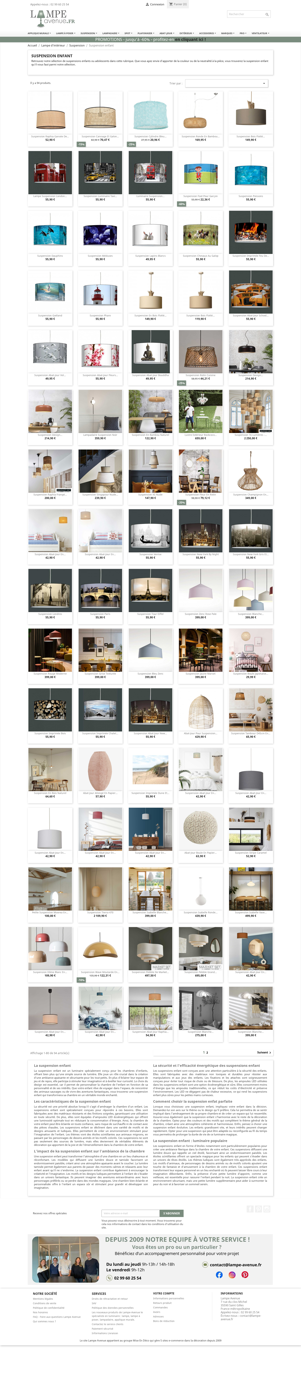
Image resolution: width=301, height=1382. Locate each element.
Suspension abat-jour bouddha (150, 375)
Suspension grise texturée (100, 673)
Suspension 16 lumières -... (251, 434)
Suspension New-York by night (201, 554)
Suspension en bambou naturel (150, 434)
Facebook (250, 1209)
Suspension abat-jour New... (150, 733)
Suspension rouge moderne (50, 673)
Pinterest (258, 1209)
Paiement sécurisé (102, 1328)
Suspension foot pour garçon (200, 196)
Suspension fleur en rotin (200, 494)
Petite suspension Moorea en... (50, 912)
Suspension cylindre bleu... (150, 136)
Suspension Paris (100, 614)
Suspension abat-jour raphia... (150, 1031)
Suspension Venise (150, 554)
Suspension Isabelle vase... (251, 912)
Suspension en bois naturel (50, 793)
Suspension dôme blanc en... (50, 972)
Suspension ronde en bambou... (201, 136)
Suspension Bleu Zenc (150, 673)
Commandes (160, 1307)
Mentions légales (43, 1298)
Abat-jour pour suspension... (200, 733)
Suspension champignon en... (250, 494)
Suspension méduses (100, 255)
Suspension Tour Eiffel (150, 614)
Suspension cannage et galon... (100, 136)
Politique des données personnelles (113, 1307)
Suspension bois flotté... (251, 136)
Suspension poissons (251, 196)
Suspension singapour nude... (100, 494)
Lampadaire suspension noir (100, 434)
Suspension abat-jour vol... (50, 375)
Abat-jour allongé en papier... (100, 793)
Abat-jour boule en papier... (200, 852)
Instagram (266, 1209)
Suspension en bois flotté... (150, 315)
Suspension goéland (50, 315)
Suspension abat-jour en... (50, 554)
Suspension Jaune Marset (200, 673)
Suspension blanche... (201, 1031)
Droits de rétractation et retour (110, 1298)
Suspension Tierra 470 (100, 912)
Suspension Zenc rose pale (201, 614)
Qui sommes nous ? (44, 1321)
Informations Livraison (105, 1333)
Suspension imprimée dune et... (150, 793)
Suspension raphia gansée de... (50, 136)
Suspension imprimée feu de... (251, 255)
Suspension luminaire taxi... (100, 196)
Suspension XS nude (150, 494)
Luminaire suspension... (150, 196)
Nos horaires (40, 1312)
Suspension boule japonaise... (250, 673)
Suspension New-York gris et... (251, 554)
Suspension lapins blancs (150, 255)
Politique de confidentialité (48, 1307)
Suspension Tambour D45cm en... (250, 733)
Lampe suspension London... (50, 196)
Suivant (264, 1053)
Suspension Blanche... (251, 614)
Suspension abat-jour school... (251, 315)
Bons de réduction (164, 1321)
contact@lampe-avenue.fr (241, 1317)
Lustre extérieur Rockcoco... (201, 434)
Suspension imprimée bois (50, 733)
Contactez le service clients (107, 1324)
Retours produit (162, 1303)
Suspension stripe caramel (251, 852)
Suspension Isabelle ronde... (201, 912)
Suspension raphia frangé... (50, 494)
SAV (94, 1303)
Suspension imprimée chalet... (100, 733)
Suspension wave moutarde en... (100, 972)
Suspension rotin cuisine (200, 375)
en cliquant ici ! (190, 39)
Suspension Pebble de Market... (150, 972)
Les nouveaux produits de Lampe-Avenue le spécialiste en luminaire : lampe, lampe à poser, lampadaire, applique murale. (117, 1316)
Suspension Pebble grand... (200, 972)
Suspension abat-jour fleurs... (100, 375)
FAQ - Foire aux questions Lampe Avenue (57, 1316)
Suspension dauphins (50, 255)
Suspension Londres (50, 614)
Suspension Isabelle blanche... (150, 912)
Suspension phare (100, 315)
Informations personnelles (168, 1298)
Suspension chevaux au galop (200, 255)
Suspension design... (250, 375)
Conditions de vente (44, 1303)
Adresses (158, 1316)
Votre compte (163, 1293)
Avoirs (156, 1312)
